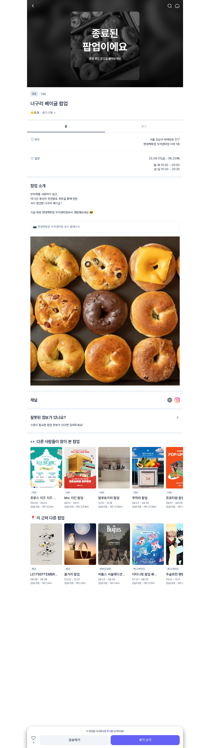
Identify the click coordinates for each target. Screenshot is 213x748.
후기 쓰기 (145, 740)
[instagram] (177, 400)
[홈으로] (177, 5)
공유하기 (74, 740)
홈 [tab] (66, 126)
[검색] (169, 5)
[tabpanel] (105, 372)
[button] (46, 477)
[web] (169, 400)
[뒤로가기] (32, 5)
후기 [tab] (143, 126)
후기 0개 (47, 112)
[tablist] (105, 126)
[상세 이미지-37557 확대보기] (105, 311)
